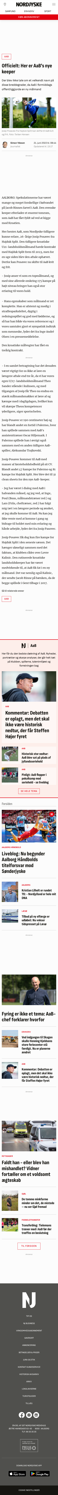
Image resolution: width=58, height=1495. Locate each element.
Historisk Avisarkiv (29, 1374)
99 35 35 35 (31, 1431)
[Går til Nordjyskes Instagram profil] (29, 1415)
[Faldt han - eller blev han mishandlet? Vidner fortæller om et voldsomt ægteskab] (29, 1136)
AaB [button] (6, 56)
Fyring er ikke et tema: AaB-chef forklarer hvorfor (29, 1017)
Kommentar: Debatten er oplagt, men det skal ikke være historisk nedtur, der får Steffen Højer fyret (27, 724)
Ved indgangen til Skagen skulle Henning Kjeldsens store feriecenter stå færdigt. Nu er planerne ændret (37, 1045)
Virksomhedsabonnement (29, 1330)
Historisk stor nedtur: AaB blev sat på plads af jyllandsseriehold (36, 757)
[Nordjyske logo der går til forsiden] (29, 4)
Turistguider (29, 1396)
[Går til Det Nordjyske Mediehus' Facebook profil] (22, 1415)
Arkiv (29, 1381)
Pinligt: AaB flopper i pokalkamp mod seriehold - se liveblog (35, 778)
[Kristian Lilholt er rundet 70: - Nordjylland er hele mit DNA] (10, 892)
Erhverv (29, 11)
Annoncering (29, 1345)
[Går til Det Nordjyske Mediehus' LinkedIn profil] (36, 1415)
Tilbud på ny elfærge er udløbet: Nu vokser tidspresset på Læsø (36, 920)
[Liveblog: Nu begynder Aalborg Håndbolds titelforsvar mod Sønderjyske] (29, 826)
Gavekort (29, 1338)
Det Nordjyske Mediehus (34, 1425)
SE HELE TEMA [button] (29, 791)
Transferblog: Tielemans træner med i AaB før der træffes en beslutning (36, 1229)
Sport (47, 11)
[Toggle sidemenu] (54, 4)
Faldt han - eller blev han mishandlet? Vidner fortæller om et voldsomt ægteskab (26, 1171)
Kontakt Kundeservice (29, 1367)
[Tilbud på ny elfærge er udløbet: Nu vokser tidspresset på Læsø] (10, 915)
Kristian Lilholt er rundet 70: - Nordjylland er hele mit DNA (39, 894)
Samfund (10, 11)
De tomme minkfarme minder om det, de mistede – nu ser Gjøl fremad (38, 1203)
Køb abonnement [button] (29, 17)
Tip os (29, 1316)
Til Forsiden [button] (29, 1246)
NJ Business (29, 1323)
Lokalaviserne (29, 1389)
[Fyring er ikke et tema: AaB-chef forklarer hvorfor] (29, 990)
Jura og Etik (29, 1359)
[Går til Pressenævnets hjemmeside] (29, 1445)
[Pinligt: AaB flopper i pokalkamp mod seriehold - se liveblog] (10, 775)
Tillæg (29, 1403)
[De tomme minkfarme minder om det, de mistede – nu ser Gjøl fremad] (10, 1200)
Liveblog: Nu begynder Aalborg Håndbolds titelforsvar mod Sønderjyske (23, 862)
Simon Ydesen (17, 143)
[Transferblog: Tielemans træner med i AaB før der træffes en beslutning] (10, 1224)
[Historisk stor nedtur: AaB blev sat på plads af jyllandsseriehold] (10, 754)
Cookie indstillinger (29, 1490)
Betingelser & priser (29, 1352)
